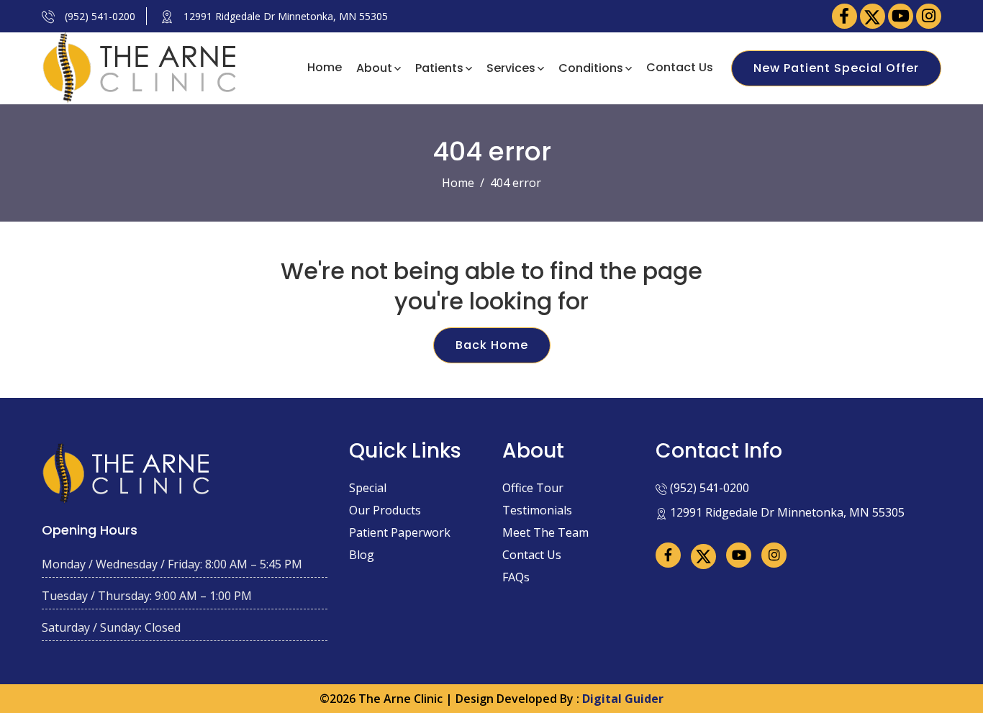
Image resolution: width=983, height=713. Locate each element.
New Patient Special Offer (836, 68)
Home (324, 67)
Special (367, 488)
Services (510, 67)
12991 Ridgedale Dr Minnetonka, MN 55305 (284, 16)
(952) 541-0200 (98, 16)
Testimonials (537, 510)
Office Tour (532, 488)
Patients (439, 67)
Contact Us (679, 67)
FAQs (516, 577)
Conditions (590, 67)
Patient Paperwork (399, 532)
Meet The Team (545, 532)
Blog (361, 555)
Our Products (385, 510)
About (374, 67)
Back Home (492, 345)
